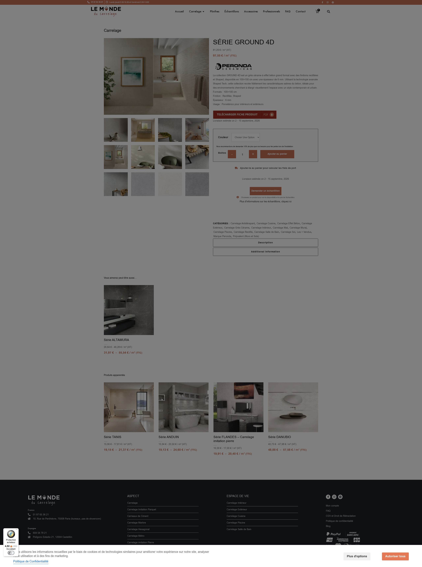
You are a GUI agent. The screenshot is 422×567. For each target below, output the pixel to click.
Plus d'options (357, 556)
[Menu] (17, 530)
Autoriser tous (395, 556)
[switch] (11, 553)
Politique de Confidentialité (30, 561)
